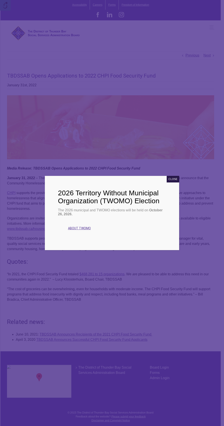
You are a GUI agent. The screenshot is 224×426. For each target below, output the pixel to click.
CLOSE (172, 179)
